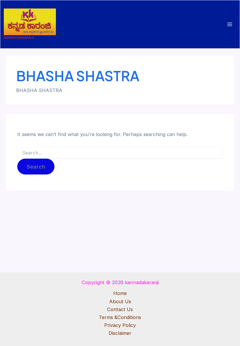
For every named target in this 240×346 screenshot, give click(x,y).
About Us (120, 301)
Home (120, 293)
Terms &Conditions (120, 317)
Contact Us (120, 309)
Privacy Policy (120, 325)
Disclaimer (120, 333)
